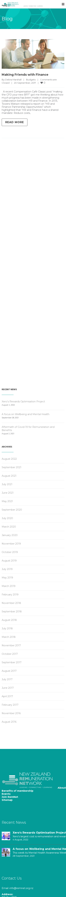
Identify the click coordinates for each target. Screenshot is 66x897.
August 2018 (9, 620)
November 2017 (11, 645)
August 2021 (9, 475)
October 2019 (10, 552)
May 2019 (7, 577)
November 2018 (11, 603)
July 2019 (7, 569)
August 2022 (9, 458)
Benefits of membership (17, 790)
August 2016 (9, 721)
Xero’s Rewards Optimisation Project (23, 401)
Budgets (31, 79)
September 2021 (11, 467)
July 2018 (7, 628)
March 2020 (9, 526)
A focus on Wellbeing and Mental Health (25, 414)
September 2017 (11, 662)
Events (6, 793)
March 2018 (9, 636)
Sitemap (7, 799)
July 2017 (7, 679)
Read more (14, 122)
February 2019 (10, 594)
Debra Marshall (13, 79)
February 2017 (10, 704)
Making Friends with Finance (25, 75)
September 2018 (12, 611)
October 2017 (10, 653)
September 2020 (12, 509)
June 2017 (8, 687)
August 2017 (9, 670)
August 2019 (9, 560)
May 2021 (7, 501)
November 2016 (11, 713)
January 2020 (10, 535)
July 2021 (7, 484)
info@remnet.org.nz (21, 888)
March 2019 (8, 586)
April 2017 (7, 696)
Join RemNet (10, 796)
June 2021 (8, 492)
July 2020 (7, 518)
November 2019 (11, 543)
